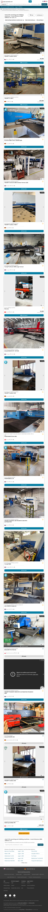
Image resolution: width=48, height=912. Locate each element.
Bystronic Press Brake (9, 851)
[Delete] (23, 20)
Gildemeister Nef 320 (9, 858)
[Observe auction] (43, 649)
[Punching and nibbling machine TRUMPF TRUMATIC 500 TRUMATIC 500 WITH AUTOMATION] (24, 503)
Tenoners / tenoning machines (35, 877)
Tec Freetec (33, 856)
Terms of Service (29, 909)
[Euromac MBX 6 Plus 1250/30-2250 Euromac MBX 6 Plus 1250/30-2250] (24, 123)
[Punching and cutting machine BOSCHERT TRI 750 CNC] (24, 630)
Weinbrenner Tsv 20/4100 (37, 858)
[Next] (43, 38)
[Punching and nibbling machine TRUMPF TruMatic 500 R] (24, 39)
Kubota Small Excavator (22, 877)
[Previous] (4, 38)
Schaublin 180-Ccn (35, 853)
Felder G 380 (7, 853)
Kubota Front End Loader (9, 874)
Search (45, 4)
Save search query (24, 833)
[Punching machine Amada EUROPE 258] (24, 718)
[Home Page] (1, 9)
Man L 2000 (20, 860)
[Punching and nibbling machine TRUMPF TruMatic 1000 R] (24, 207)
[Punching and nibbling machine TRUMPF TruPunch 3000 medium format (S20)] (24, 165)
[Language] (45, 1)
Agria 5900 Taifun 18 (11, 877)
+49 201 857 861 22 (10, 869)
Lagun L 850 (20, 858)
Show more (24, 862)
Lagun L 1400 (21, 851)
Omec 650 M (34, 851)
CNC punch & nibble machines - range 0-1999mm (11, 7)
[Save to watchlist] (43, 55)
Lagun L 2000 (21, 856)
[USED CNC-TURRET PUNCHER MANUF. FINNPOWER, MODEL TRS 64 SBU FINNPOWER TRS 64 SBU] (24, 417)
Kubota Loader (19, 874)
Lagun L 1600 (21, 853)
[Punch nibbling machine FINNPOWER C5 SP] (24, 461)
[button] (46, 1)
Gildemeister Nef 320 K (10, 860)
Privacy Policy (22, 909)
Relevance (40, 15)
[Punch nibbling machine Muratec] (24, 291)
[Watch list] (43, 1)
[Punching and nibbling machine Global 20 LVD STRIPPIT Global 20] (24, 588)
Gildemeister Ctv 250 (9, 856)
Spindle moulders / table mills (38, 874)
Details (24, 656)
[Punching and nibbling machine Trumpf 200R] (24, 546)
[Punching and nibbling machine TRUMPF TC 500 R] (24, 81)
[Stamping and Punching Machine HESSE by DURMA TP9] (24, 805)
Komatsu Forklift (27, 874)
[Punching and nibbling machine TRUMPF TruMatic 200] (24, 375)
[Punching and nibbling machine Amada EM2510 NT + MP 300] (24, 333)
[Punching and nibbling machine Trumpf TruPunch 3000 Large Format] (24, 249)
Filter (32, 15)
